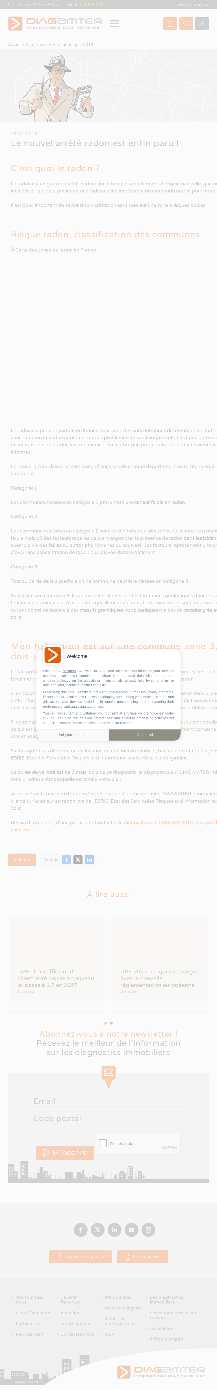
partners (69, 671)
